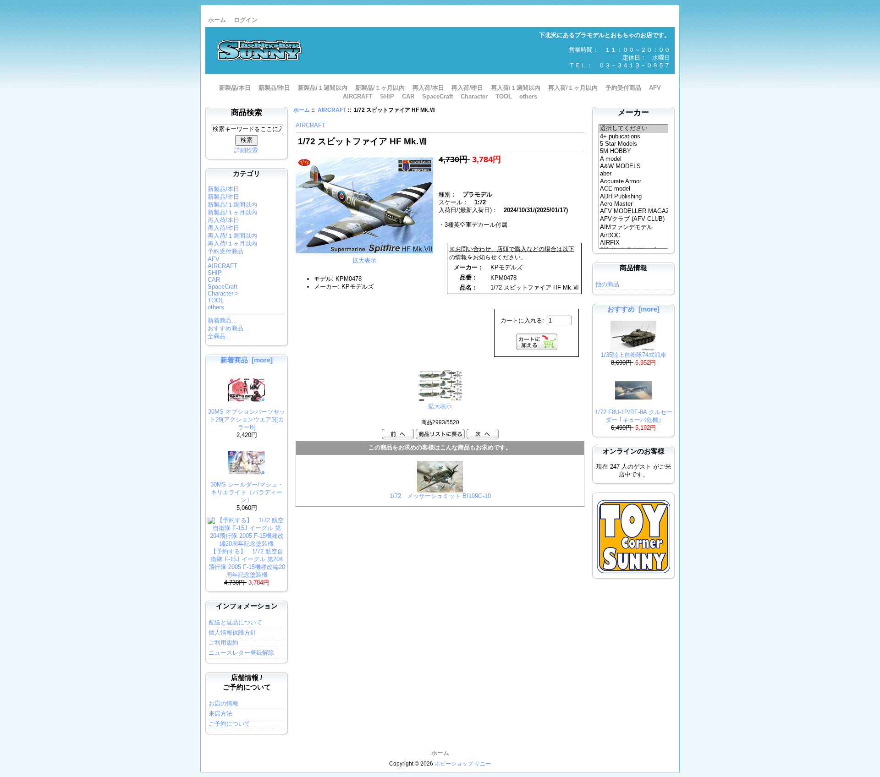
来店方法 (220, 713)
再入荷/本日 (428, 87)
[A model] (633, 159)
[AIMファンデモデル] (633, 228)
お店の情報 (223, 703)
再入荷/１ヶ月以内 (573, 87)
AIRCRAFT (332, 110)
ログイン (246, 19)
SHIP (387, 96)
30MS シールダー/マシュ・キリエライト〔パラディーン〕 (246, 492)
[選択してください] (633, 129)
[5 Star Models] (633, 144)
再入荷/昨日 (467, 87)
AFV (655, 87)
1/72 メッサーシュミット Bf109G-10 (440, 495)
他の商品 (607, 284)
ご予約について (229, 723)
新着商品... (222, 320)
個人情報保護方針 (232, 632)
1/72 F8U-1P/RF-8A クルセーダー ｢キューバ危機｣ (633, 416)
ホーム (217, 19)
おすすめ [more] (633, 309)
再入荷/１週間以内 (515, 87)
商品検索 (246, 112)
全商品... (219, 336)
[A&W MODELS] (633, 166)
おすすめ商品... (228, 328)
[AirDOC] (633, 235)
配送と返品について (235, 622)
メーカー (633, 112)
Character (474, 96)
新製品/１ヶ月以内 (380, 87)
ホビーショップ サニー (462, 763)
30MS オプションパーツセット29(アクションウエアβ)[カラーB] (246, 419)
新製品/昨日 (274, 87)
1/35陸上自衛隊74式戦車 (633, 354)
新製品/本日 (235, 87)
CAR (408, 96)
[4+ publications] (633, 136)
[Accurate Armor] (633, 181)
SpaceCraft (437, 96)
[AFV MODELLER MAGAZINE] (633, 211)
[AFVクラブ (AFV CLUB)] (633, 219)
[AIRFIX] (633, 242)
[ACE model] (633, 188)
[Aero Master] (633, 204)
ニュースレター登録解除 (241, 652)
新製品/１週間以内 (322, 87)
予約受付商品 (623, 87)
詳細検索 (246, 150)
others (528, 96)
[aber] (633, 173)
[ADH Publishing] (633, 196)
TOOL (503, 96)
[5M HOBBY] (633, 151)
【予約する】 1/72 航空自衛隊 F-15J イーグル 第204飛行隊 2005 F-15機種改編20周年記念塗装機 (247, 563)
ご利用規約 (223, 642)
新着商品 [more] (246, 360)
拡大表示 (440, 406)
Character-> (223, 293)
